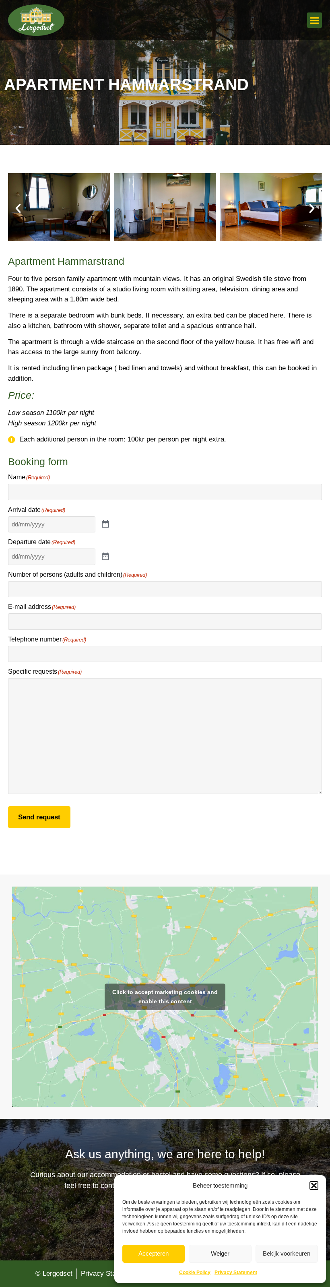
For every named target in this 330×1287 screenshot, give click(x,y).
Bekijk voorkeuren (286, 1253)
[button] (314, 1186)
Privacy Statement (235, 1272)
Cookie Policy (194, 1272)
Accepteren (153, 1253)
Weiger (220, 1253)
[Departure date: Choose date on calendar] (105, 557)
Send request (39, 817)
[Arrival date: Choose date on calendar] (105, 524)
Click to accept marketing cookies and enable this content (165, 996)
